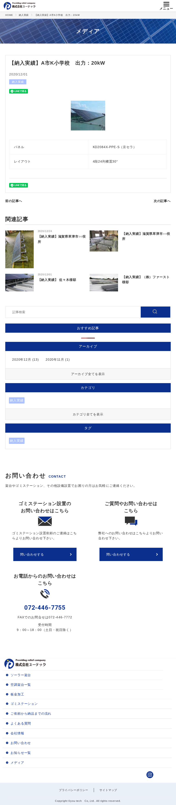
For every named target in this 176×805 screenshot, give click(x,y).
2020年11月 (55, 359)
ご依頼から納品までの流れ (31, 713)
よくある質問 (21, 723)
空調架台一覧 (21, 684)
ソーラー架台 (21, 675)
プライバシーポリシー (73, 790)
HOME (9, 15)
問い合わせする (32, 554)
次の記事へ (162, 201)
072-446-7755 (45, 607)
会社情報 (17, 733)
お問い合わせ (21, 743)
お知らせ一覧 (21, 753)
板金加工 (17, 694)
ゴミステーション (24, 703)
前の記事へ (13, 201)
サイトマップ (108, 790)
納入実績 (18, 81)
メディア (17, 762)
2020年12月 (21, 359)
